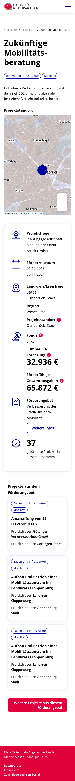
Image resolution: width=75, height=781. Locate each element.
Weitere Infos (43, 428)
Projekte (27, 30)
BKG (26, 213)
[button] (42, 170)
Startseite (10, 30)
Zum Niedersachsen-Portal (22, 774)
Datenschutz (12, 765)
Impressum (11, 770)
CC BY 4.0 (36, 213)
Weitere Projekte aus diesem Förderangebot (38, 705)
